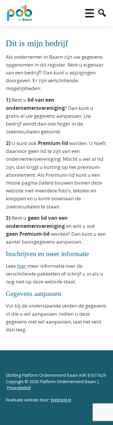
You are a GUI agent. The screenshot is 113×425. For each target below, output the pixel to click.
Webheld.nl (61, 400)
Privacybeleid (19, 387)
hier (21, 265)
